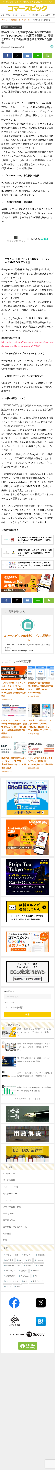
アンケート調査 (12, 1255)
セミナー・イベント (20, 15)
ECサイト (28, 1255)
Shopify (40, 1260)
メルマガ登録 (5, 15)
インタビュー (9, 1173)
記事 (5, 1240)
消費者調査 (10, 1276)
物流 (29, 1260)
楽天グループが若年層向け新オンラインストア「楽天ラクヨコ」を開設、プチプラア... (34, 1047)
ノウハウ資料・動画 (12, 1207)
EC (20, 1260)
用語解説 (7, 1234)
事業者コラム (9, 1214)
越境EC (29, 1265)
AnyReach (25, 1276)
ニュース (7, 1200)
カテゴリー (9, 1002)
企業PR (24, 1271)
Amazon (36, 1271)
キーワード (9, 991)
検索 (27, 1014)
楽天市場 (9, 1260)
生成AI (40, 1265)
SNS (18, 1286)
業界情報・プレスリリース (11, 27)
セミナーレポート (11, 1194)
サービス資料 (33, 15)
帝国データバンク (13, 1265)
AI (36, 1276)
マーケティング (12, 1281)
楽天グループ (38, 1281)
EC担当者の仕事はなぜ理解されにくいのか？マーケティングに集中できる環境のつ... (34, 1032)
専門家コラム (9, 1220)
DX (25, 1281)
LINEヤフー (10, 1271)
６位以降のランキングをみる (27, 1098)
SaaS (8, 1286)
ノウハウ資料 (45, 15)
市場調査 (41, 1255)
